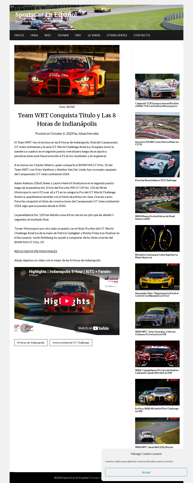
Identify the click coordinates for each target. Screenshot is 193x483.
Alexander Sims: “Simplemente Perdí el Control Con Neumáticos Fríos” (157, 294)
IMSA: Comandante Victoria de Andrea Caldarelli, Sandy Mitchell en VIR (156, 371)
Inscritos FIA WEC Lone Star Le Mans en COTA (157, 143)
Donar (63, 35)
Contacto (142, 35)
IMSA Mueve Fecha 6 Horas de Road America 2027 (155, 217)
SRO (78, 35)
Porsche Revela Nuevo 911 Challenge (156, 180)
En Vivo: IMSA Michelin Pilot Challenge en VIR (157, 410)
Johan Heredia (88, 133)
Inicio (19, 35)
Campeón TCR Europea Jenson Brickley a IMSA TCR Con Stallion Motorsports (157, 105)
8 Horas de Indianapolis (31, 342)
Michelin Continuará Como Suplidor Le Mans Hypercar (156, 256)
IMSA (34, 35)
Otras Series (117, 35)
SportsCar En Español (46, 14)
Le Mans (94, 35)
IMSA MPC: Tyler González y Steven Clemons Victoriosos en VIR (155, 333)
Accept (146, 472)
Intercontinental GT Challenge (71, 342)
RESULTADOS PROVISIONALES (35, 251)
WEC (47, 35)
